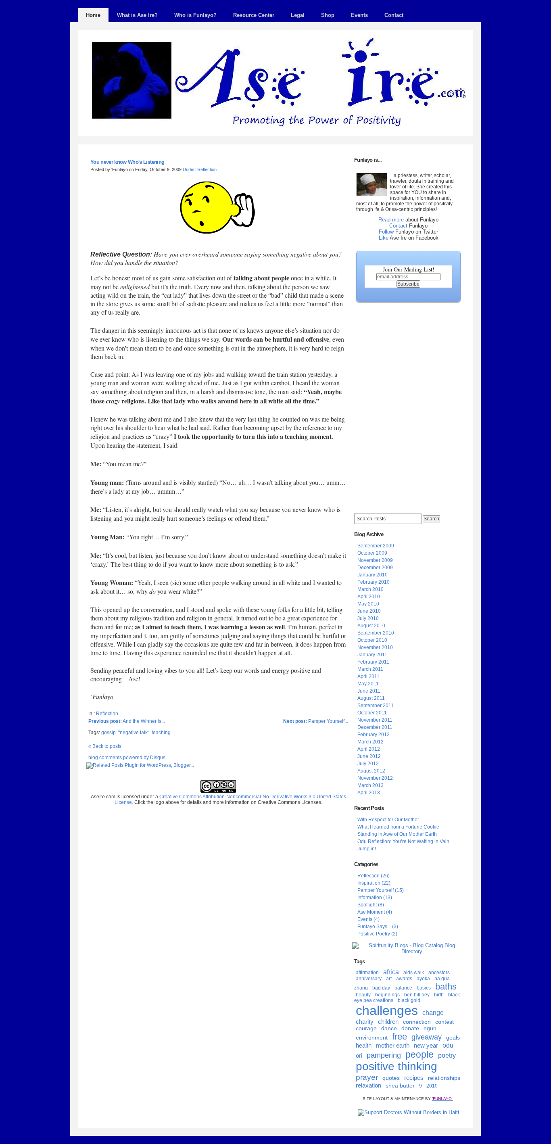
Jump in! (366, 849)
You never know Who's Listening (127, 162)
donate (410, 1028)
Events (359, 15)
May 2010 (368, 604)
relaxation (368, 1085)
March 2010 (370, 589)
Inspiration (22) (373, 883)
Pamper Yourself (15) (380, 890)
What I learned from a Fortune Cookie (398, 827)
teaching (161, 732)
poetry (447, 1055)
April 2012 (368, 749)
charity (365, 1021)
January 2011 (372, 655)
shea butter (400, 1085)
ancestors (439, 972)
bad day (381, 988)
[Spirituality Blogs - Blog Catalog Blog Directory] (408, 951)
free (399, 1036)
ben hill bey (417, 995)
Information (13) (374, 897)
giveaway (426, 1037)
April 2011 (368, 676)
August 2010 (371, 625)
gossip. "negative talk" (125, 732)
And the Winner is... (126, 721)
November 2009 (375, 560)
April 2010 (368, 596)
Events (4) (368, 919)
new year (426, 1045)
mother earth (392, 1045)
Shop (327, 15)
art (389, 978)
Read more (391, 220)
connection (417, 1022)
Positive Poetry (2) (377, 934)
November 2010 (375, 647)
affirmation (367, 972)
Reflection (107, 713)
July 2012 (368, 763)
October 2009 (372, 553)
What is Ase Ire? (137, 15)
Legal (298, 15)
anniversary (369, 978)
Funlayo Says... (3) (377, 926)
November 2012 (375, 778)
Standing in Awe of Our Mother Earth (397, 834)
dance (389, 1028)
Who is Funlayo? (195, 15)
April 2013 (368, 792)
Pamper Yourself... (315, 721)
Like (383, 238)
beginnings (387, 995)
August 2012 (371, 771)
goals (453, 1037)
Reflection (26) (373, 876)
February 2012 (373, 734)
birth (439, 995)
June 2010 (369, 611)
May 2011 (368, 684)
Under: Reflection (200, 169)
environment (372, 1037)
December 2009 (375, 567)
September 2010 (375, 633)
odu (447, 1045)
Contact (393, 15)
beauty (363, 995)
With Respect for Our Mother (388, 820)
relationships (444, 1078)
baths (446, 986)
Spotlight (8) (370, 905)
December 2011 (374, 727)
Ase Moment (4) (374, 912)
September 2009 (375, 546)
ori (359, 1055)
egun (430, 1028)
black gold (409, 1000)
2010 (432, 1086)
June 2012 (369, 756)
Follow (386, 232)
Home (93, 15)
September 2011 (375, 705)
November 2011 (374, 720)
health (364, 1045)
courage (366, 1028)
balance (403, 988)
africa (391, 972)
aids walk (413, 972)
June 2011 (368, 691)
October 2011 (372, 713)
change (433, 1012)
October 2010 (372, 640)
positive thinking (396, 1066)
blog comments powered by (126, 757)
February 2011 (373, 662)
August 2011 (371, 698)
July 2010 (368, 618)
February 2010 (373, 582)
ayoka (423, 978)
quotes (391, 1078)
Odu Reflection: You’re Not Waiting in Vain (403, 841)
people (419, 1054)
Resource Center (253, 15)
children (388, 1021)
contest (444, 1022)
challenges (387, 1010)
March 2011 (370, 669)
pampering (384, 1055)
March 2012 (370, 742)
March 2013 (370, 785)
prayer (367, 1077)
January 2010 (372, 575)
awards (404, 978)
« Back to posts (104, 746)
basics (424, 988)
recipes (414, 1077)
